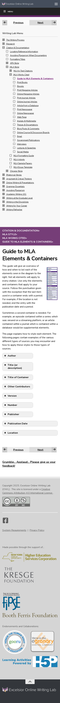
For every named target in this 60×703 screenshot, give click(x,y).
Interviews (21, 144)
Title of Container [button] (18, 377)
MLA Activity (19, 159)
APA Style (14, 63)
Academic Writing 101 (16, 194)
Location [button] (13, 433)
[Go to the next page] (54, 449)
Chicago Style (16, 171)
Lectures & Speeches (26, 148)
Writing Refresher (14, 209)
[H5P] (30, 666)
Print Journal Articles (26, 98)
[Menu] (56, 4)
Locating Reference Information (24, 51)
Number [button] (12, 405)
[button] (4, 40)
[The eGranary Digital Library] (42, 652)
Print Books (22, 82)
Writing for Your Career (16, 205)
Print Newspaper (24, 109)
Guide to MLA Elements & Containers (35, 78)
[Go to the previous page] (4, 449)
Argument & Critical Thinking (19, 178)
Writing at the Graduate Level (19, 198)
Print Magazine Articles (27, 90)
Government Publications (28, 140)
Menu (10, 11)
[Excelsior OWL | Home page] (23, 3)
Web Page (21, 117)
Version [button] (12, 396)
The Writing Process (15, 40)
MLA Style (14, 67)
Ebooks (20, 86)
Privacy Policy (37, 530)
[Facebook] (5, 522)
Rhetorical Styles (14, 175)
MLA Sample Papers (23, 163)
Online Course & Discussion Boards (33, 132)
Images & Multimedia (26, 121)
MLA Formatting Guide (24, 155)
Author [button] (12, 355)
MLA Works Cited (21, 74)
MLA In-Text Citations (23, 71)
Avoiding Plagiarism (15, 190)
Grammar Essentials (15, 186)
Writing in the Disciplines (17, 202)
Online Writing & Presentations (20, 182)
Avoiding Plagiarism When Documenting (28, 55)
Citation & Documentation (17, 47)
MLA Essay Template (23, 167)
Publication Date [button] (18, 423)
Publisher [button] (13, 414)
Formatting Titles (17, 59)
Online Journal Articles (27, 101)
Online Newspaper (25, 113)
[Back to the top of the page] (30, 681)
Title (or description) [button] (15, 366)
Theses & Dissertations (27, 125)
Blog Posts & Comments (28, 128)
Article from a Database (27, 105)
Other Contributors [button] (19, 386)
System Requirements (14, 530)
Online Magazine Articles (28, 94)
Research (10, 44)
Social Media (23, 151)
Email (19, 136)
